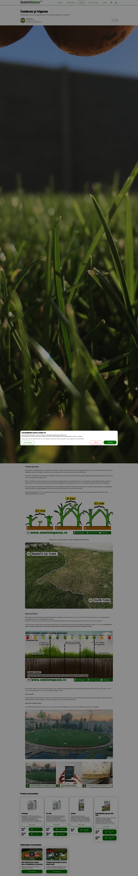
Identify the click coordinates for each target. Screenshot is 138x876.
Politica (75, 436)
